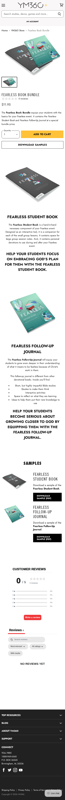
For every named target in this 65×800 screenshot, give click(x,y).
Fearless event (24, 116)
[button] (32, 591)
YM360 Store (17, 30)
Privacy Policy (24, 790)
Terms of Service (40, 790)
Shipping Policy (8, 790)
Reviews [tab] (16, 630)
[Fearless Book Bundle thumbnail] (9, 82)
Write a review (32, 617)
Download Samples (32, 145)
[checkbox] (15, 653)
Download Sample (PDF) (44, 497)
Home (5, 30)
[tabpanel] (32, 667)
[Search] (59, 14)
